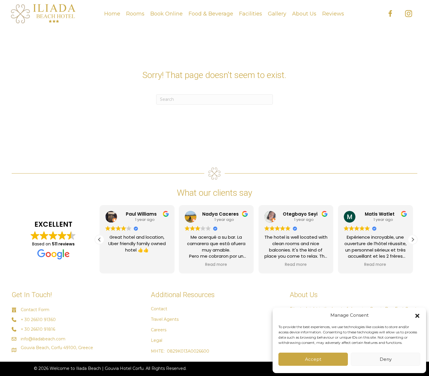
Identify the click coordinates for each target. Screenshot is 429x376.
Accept (313, 359)
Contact (159, 308)
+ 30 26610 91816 (38, 329)
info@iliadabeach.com (43, 339)
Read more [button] (216, 264)
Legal (156, 340)
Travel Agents (165, 319)
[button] (417, 315)
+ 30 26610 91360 (38, 319)
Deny (386, 359)
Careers (158, 329)
